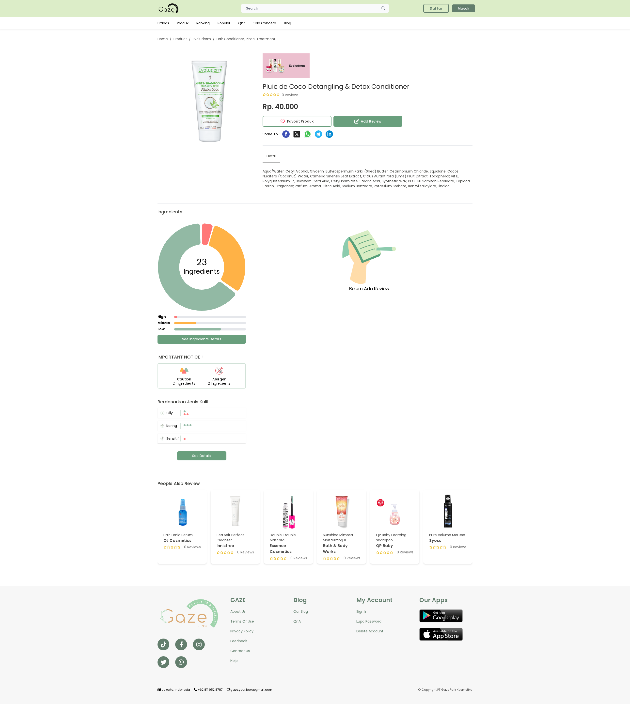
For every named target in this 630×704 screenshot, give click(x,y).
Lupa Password (368, 621)
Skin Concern (264, 23)
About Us (238, 611)
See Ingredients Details (201, 339)
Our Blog (300, 611)
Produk (183, 23)
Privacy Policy (241, 631)
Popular (224, 23)
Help (234, 660)
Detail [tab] (271, 156)
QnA (242, 23)
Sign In (361, 611)
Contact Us (240, 650)
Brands (163, 23)
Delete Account (369, 631)
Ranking (203, 23)
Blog (287, 23)
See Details (201, 455)
